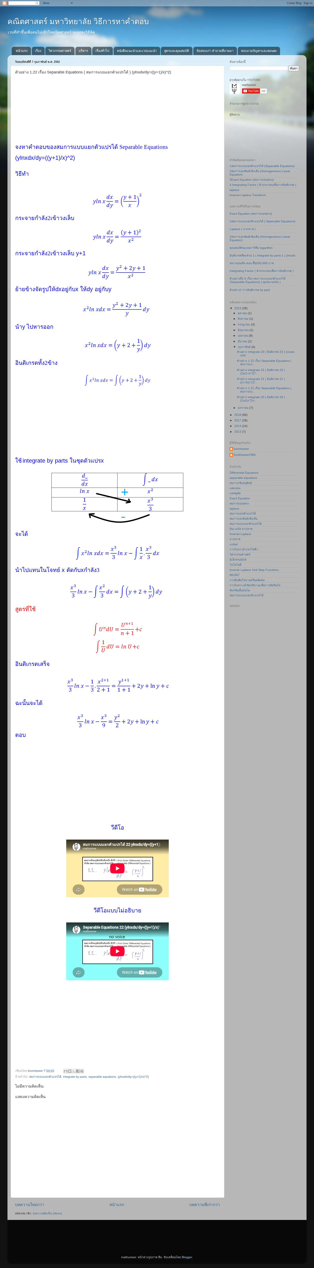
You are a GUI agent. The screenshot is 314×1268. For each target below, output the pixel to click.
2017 (238, 420)
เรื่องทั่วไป (102, 51)
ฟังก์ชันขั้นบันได (240, 590)
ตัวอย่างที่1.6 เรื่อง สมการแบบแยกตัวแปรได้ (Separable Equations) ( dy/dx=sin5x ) (258, 280)
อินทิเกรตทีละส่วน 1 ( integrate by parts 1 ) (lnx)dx (262, 255)
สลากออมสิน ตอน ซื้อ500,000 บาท (252, 263)
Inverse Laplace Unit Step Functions (254, 570)
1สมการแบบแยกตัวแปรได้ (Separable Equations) (262, 166)
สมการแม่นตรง (239, 503)
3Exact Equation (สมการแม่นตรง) (252, 179)
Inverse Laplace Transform (248, 195)
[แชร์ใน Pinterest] (82, 1071)
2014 (238, 426)
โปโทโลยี (235, 564)
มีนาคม (243, 341)
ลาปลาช (235, 539)
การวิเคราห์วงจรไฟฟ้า (244, 549)
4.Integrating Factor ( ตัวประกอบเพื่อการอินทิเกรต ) (263, 184)
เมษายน (243, 335)
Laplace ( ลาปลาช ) (243, 229)
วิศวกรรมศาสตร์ (59, 51)
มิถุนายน (243, 330)
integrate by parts (75, 1076)
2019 (238, 308)
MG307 (235, 575)
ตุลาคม (243, 313)
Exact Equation (240, 498)
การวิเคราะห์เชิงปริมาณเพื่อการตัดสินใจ (255, 585)
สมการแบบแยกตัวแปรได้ (45, 1076)
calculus (235, 488)
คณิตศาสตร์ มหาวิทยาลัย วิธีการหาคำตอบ (78, 21)
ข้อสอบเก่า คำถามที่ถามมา (215, 51)
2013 (238, 431)
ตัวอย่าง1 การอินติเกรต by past (250, 290)
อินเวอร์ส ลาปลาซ (241, 529)
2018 (238, 414)
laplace (234, 190)
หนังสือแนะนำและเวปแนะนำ (137, 51)
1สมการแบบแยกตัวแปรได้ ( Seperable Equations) (262, 221)
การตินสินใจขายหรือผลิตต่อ (247, 580)
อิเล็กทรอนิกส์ (238, 559)
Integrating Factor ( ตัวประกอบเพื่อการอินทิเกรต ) (262, 271)
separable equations (102, 1076)
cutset (234, 544)
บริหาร (83, 51)
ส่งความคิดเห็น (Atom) (47, 1213)
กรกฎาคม (244, 324)
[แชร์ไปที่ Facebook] (78, 1071)
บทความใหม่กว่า (29, 1204)
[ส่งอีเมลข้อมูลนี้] (65, 1071)
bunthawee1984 (245, 454)
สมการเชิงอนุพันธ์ (241, 483)
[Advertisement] (117, 114)
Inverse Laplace (240, 534)
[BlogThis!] (69, 1071)
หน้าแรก (22, 51)
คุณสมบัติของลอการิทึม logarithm (251, 247)
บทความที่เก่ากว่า (204, 1204)
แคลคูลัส (235, 493)
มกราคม (243, 407)
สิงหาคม (243, 318)
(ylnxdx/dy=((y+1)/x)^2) (133, 1076)
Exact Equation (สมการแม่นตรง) (251, 213)
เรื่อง (38, 51)
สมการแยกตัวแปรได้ (243, 513)
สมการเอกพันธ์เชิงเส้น (243, 518)
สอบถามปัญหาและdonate (259, 51)
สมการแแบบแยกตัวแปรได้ (247, 595)
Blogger (187, 1257)
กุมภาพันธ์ (244, 347)
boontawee (241, 448)
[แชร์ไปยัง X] (74, 1071)
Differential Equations (244, 472)
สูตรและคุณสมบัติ (176, 51)
